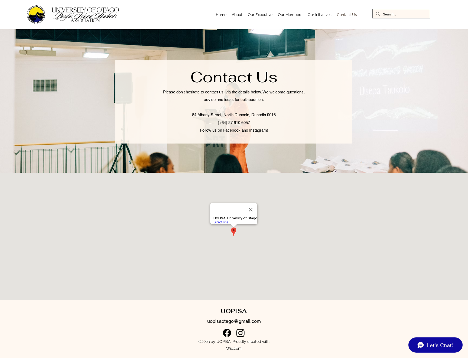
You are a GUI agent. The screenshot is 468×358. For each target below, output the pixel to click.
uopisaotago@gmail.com (234, 321)
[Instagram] (240, 332)
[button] (237, 15)
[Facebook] (227, 332)
